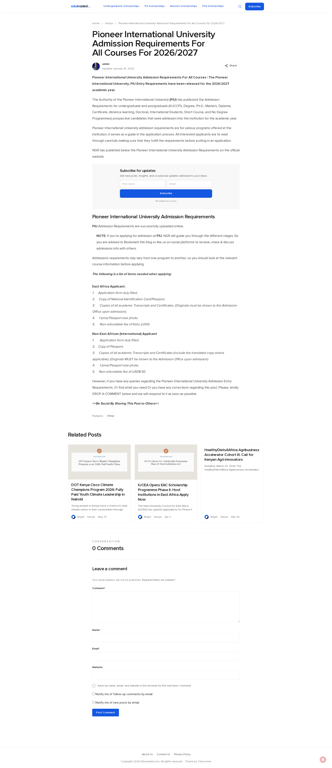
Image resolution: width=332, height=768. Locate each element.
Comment (98, 588)
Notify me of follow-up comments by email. (124, 694)
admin (106, 64)
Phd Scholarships (213, 6)
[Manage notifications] (323, 759)
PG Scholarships (154, 6)
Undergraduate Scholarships (121, 6)
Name (96, 630)
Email (96, 648)
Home (96, 23)
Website (97, 667)
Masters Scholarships (183, 6)
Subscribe (254, 6)
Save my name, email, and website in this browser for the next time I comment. (145, 685)
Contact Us (163, 754)
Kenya (109, 23)
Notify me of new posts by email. (117, 702)
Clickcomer (204, 761)
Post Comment (105, 712)
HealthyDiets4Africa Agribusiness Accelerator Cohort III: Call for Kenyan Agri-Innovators (231, 454)
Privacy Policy (182, 754)
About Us (147, 754)
